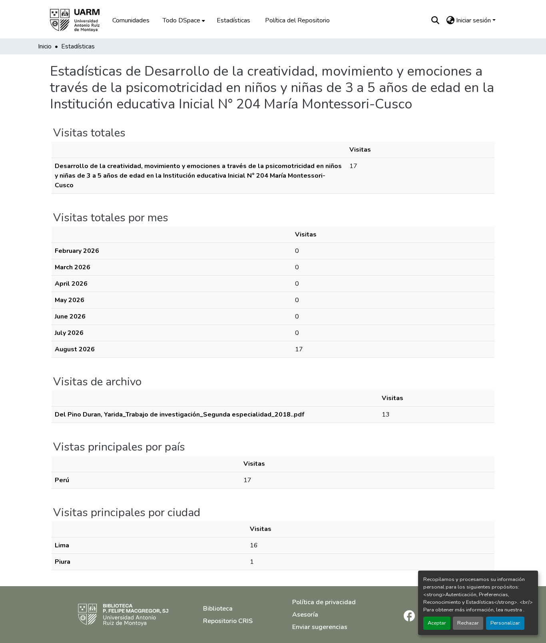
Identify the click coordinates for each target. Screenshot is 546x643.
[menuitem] (183, 20)
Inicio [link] (45, 46)
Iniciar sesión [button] (474, 20)
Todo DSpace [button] (181, 20)
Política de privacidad (324, 602)
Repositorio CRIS (228, 621)
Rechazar (468, 623)
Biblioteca (218, 608)
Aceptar (437, 623)
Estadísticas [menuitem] (233, 20)
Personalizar (505, 623)
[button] (80, 20)
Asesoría (305, 614)
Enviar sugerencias (319, 627)
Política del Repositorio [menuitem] (297, 20)
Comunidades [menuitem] (130, 20)
